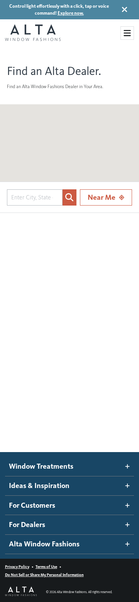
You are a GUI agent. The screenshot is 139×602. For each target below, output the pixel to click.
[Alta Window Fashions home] (33, 33)
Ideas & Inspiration (39, 485)
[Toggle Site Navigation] (127, 33)
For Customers (32, 505)
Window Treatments (41, 466)
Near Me (101, 197)
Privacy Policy (17, 566)
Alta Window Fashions (44, 543)
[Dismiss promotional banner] (124, 9)
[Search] (69, 197)
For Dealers (27, 524)
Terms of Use (46, 566)
